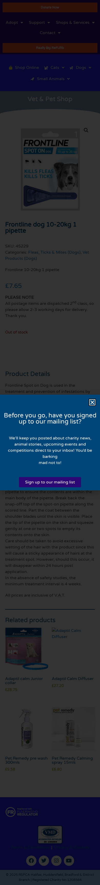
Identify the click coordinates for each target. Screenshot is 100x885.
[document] (50, 442)
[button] (92, 402)
